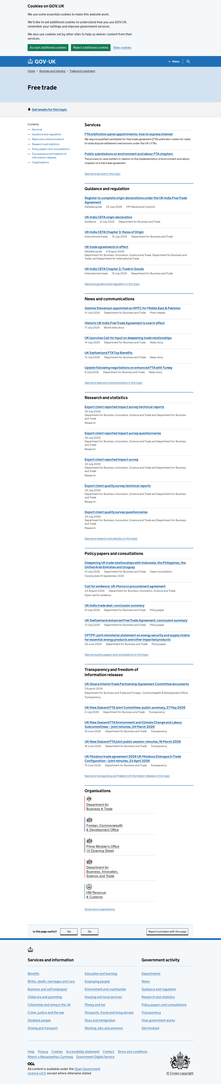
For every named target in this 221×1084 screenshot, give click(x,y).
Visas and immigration (100, 1020)
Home (31, 71)
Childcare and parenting (45, 997)
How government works (158, 1020)
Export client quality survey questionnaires (116, 512)
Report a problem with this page (167, 931)
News (146, 981)
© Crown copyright (179, 1073)
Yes (72, 931)
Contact (108, 1052)
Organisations (40, 162)
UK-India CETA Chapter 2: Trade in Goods (114, 269)
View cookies (122, 47)
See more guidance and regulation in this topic (112, 284)
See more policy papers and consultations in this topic (116, 654)
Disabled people (39, 1020)
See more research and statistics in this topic (111, 538)
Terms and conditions (132, 1052)
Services (37, 129)
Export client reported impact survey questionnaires (123, 433)
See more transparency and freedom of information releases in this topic (127, 775)
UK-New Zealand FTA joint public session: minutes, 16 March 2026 (133, 742)
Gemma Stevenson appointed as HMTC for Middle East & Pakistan (133, 308)
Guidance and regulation (46, 134)
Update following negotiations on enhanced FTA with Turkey (128, 368)
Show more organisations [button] (100, 909)
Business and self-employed (47, 989)
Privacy (43, 1052)
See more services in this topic (103, 173)
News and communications (48, 139)
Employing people (97, 981)
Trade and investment (82, 71)
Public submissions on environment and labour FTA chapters (129, 154)
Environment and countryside (105, 989)
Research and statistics (45, 144)
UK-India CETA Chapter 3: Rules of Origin (114, 232)
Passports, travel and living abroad (109, 1012)
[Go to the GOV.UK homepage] (42, 61)
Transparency (151, 1012)
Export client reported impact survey (111, 459)
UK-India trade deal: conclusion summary (114, 605)
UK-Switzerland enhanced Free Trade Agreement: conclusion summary (136, 620)
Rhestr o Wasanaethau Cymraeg (50, 1057)
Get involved (150, 1028)
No (93, 931)
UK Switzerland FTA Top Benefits (108, 353)
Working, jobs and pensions (104, 1028)
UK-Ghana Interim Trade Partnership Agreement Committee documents (137, 684)
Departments (151, 974)
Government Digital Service (95, 1057)
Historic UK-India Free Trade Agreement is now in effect (125, 323)
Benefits (33, 974)
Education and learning (101, 974)
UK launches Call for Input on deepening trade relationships (128, 338)
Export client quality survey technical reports (118, 486)
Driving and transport (43, 1028)
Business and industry (52, 71)
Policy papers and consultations (51, 149)
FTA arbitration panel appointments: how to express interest (129, 134)
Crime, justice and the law (46, 1012)
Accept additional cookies (48, 47)
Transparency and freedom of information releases (49, 155)
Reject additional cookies (90, 47)
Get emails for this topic (49, 110)
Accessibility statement (82, 1052)
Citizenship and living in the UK (49, 1005)
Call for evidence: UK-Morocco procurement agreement (125, 586)
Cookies (57, 1052)
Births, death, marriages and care (51, 981)
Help (31, 1052)
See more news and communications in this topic (113, 382)
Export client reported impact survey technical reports (124, 407)
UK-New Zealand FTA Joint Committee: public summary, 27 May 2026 (135, 708)
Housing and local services (103, 997)
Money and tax (95, 1005)
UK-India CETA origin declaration (108, 217)
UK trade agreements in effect (106, 247)
